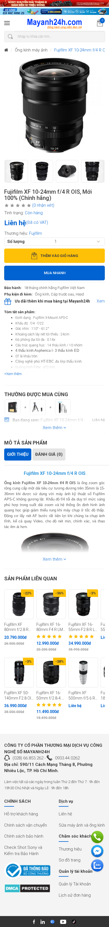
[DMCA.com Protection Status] (27, 890)
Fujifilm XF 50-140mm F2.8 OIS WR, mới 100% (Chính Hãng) (19, 696)
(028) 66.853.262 (28, 758)
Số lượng (16, 241)
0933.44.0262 (67, 758)
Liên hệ (65, 814)
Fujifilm (35, 233)
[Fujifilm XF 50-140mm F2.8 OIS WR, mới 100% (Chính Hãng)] (19, 672)
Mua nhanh (54, 273)
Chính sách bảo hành (23, 836)
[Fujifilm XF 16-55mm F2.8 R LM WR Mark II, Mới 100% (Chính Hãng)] (83, 604)
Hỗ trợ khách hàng (21, 814)
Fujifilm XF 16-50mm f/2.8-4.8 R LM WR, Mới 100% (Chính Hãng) (50, 696)
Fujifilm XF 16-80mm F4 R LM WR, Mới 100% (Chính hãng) (49, 627)
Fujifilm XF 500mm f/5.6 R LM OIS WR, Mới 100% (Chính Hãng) (82, 696)
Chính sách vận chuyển (25, 825)
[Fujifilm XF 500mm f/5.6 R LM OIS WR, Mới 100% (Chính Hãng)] (83, 672)
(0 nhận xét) (43, 205)
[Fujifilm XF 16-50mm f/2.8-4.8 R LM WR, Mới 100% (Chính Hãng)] (51, 672)
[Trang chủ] (6, 50)
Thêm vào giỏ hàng (59, 256)
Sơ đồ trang (69, 860)
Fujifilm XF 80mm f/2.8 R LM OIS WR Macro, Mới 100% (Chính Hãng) (16, 627)
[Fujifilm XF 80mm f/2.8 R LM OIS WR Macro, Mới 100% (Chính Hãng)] (19, 604)
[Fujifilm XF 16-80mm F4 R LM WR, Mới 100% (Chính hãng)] (51, 604)
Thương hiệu (70, 849)
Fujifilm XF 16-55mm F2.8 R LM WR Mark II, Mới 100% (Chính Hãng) (83, 627)
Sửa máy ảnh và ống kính (82, 825)
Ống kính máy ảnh (31, 50)
